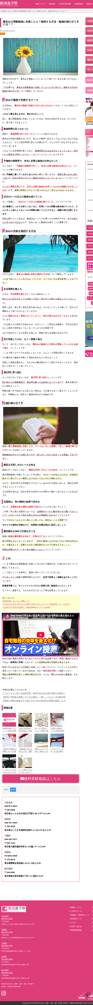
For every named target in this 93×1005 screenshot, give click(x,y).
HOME (3, 11)
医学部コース (76, 919)
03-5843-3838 (7, 959)
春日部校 (8, 868)
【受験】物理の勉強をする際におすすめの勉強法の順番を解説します (34, 701)
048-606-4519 (7, 973)
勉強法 (13, 789)
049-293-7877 (7, 946)
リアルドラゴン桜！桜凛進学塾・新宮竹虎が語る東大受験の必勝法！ (34, 693)
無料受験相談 (76, 930)
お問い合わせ (76, 926)
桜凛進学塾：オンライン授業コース (16, 601)
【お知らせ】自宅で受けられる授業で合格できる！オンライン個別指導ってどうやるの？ (36, 604)
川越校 (7, 835)
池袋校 (7, 852)
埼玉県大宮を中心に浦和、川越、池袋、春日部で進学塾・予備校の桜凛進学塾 (57, 1003)
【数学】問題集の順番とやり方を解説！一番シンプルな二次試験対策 (34, 697)
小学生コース (76, 911)
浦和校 (7, 819)
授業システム (76, 907)
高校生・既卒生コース (80, 915)
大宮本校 (8, 802)
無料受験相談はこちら (42, 779)
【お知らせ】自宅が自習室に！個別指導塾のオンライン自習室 (26, 607)
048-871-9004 (7, 919)
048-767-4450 (7, 932)
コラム (9, 11)
